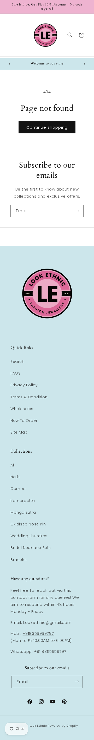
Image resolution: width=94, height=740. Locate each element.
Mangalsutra (23, 512)
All (12, 465)
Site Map (19, 432)
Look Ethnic (38, 726)
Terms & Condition (29, 397)
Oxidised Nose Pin (28, 524)
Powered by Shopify (63, 726)
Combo (18, 488)
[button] (10, 35)
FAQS (15, 373)
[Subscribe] (77, 211)
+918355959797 (38, 633)
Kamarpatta (22, 500)
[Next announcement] (84, 64)
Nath (15, 476)
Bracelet (18, 559)
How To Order (23, 420)
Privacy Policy (24, 385)
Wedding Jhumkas (29, 535)
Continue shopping (47, 127)
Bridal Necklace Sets (30, 547)
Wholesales (21, 408)
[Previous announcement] (9, 64)
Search (17, 361)
